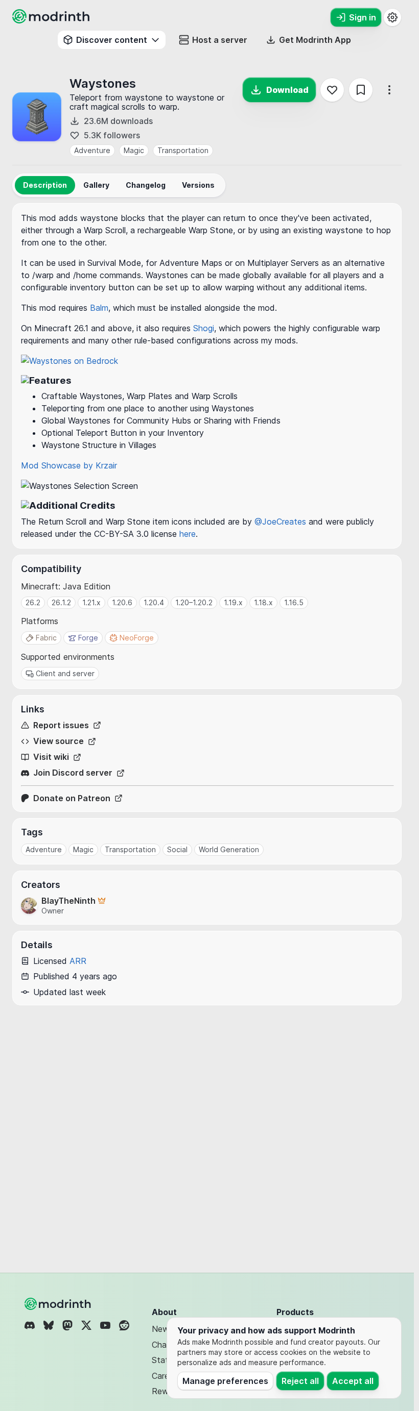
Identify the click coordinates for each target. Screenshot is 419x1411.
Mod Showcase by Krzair (69, 465)
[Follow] (332, 90)
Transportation (182, 150)
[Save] (360, 90)
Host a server (219, 40)
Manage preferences (225, 1381)
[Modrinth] (59, 1304)
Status (164, 1360)
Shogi (203, 328)
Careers (166, 1375)
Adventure (92, 150)
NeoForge (137, 637)
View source (58, 741)
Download (287, 90)
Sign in (362, 17)
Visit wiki (51, 757)
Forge (88, 637)
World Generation (229, 849)
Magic (134, 150)
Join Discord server (72, 773)
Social (177, 849)
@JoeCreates (280, 521)
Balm (99, 308)
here (187, 534)
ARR (77, 961)
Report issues (61, 725)
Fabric (46, 637)
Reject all (300, 1381)
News (162, 1328)
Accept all (353, 1381)
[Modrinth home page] (52, 20)
